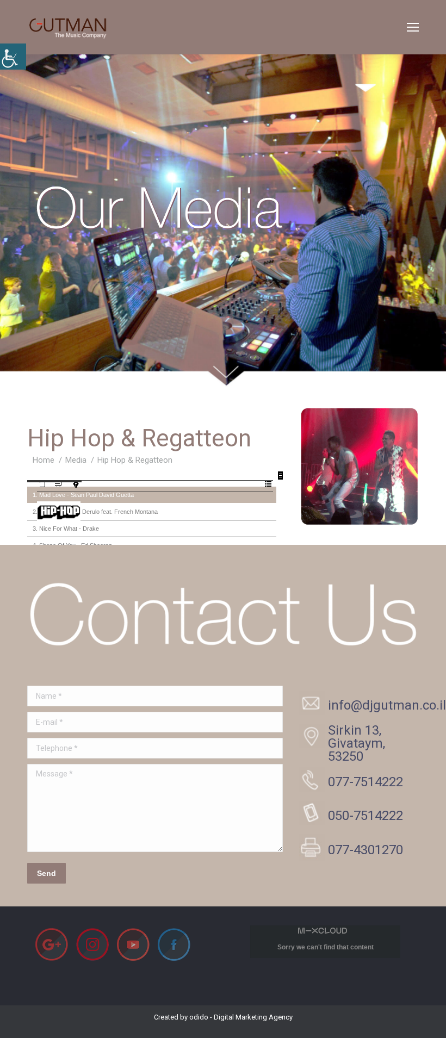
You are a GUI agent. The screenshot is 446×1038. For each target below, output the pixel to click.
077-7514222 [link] (365, 782)
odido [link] (198, 1017)
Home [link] (43, 460)
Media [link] (75, 460)
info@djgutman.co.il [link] (387, 705)
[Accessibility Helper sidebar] (13, 56)
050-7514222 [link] (365, 815)
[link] (413, 27)
